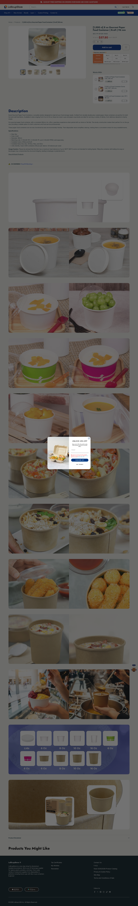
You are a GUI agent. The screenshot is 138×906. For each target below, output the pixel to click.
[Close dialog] (89, 438)
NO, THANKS (79, 464)
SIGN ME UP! (79, 460)
